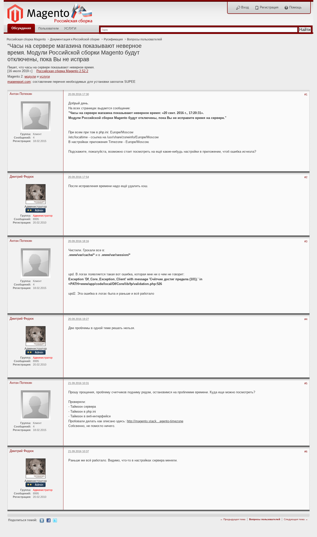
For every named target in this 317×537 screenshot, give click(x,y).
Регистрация (268, 7)
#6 (305, 451)
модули (30, 76)
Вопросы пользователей (144, 39)
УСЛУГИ (70, 28)
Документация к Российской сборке (75, 39)
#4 (305, 319)
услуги (45, 76)
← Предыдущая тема (232, 519)
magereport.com (19, 82)
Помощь (295, 7)
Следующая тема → (296, 519)
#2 (305, 177)
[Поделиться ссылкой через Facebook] (49, 520)
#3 (305, 241)
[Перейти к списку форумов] (52, 12)
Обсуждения (21, 28)
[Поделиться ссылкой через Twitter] (55, 520)
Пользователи (48, 28)
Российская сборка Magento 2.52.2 (62, 71)
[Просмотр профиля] (36, 193)
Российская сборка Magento (26, 39)
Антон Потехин (21, 94)
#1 (305, 94)
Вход (244, 7)
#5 (305, 383)
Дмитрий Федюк (22, 176)
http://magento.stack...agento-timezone (155, 421)
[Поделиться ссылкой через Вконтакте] (42, 520)
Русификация (113, 39)
